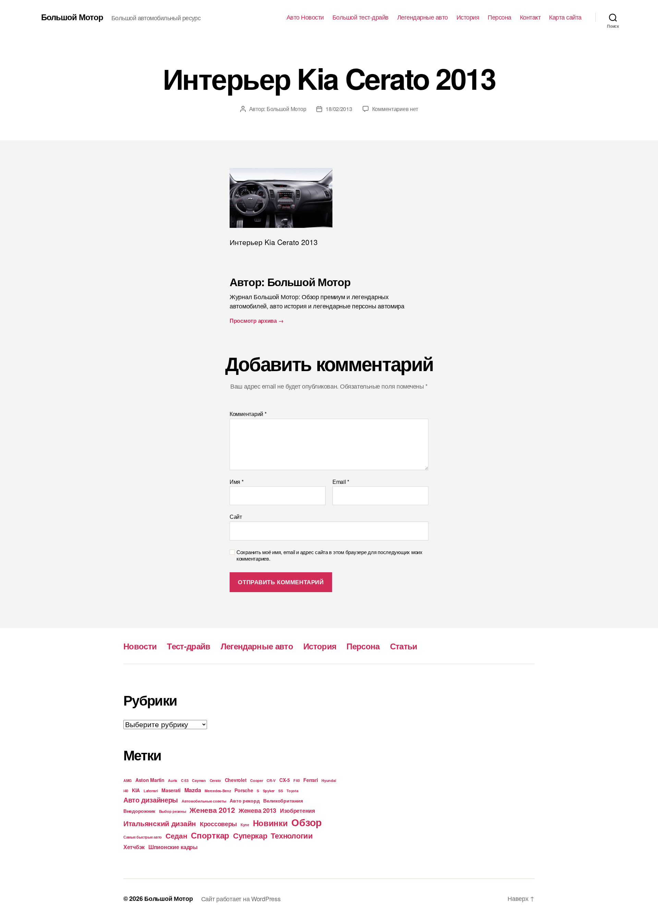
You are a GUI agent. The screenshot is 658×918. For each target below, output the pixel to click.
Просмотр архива (256, 321)
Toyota (292, 790)
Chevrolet (236, 779)
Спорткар (210, 835)
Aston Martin (149, 779)
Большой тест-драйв (360, 17)
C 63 (184, 780)
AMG (127, 780)
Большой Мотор (72, 17)
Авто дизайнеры (150, 800)
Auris (172, 780)
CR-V (271, 780)
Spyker (269, 790)
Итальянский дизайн (159, 823)
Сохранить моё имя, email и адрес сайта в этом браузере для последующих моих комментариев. (329, 555)
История (467, 17)
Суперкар (250, 835)
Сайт (236, 516)
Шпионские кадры (173, 847)
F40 (296, 780)
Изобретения (297, 811)
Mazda (192, 790)
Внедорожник (139, 810)
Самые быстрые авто (142, 837)
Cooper (256, 780)
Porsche (243, 790)
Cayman (199, 780)
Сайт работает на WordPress (241, 898)
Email (340, 482)
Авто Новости (305, 17)
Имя (237, 482)
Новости (140, 646)
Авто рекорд (244, 800)
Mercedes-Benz (218, 790)
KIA (136, 790)
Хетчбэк (134, 847)
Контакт (530, 17)
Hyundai (328, 780)
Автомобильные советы (204, 801)
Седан (176, 835)
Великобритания (283, 800)
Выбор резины (172, 811)
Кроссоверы (218, 823)
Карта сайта (565, 17)
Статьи (403, 646)
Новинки (270, 823)
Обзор (306, 822)
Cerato (215, 780)
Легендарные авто (422, 17)
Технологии (292, 835)
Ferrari (310, 779)
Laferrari (151, 790)
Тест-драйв (188, 646)
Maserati (171, 790)
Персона (499, 17)
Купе (245, 824)
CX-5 (284, 779)
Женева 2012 (212, 810)
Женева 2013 (257, 810)
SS (280, 790)
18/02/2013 (339, 109)
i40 (125, 790)
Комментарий (248, 414)
